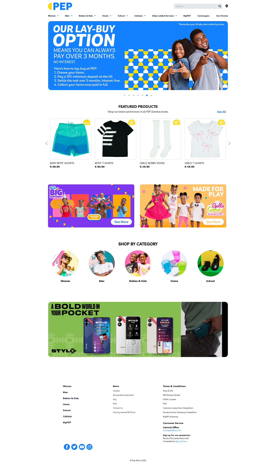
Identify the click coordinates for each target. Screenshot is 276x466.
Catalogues (203, 16)
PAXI (165, 404)
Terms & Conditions (174, 386)
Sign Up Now (181, 441)
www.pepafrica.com (172, 430)
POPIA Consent (169, 399)
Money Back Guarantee (123, 395)
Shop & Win (168, 391)
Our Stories (222, 16)
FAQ (115, 399)
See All (221, 111)
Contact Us (118, 408)
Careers (116, 391)
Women (52, 16)
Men (67, 16)
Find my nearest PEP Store (124, 412)
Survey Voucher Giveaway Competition (180, 412)
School (121, 16)
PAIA (115, 404)
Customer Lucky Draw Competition (178, 408)
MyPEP (187, 16)
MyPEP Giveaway (170, 416)
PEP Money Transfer (171, 395)
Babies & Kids (86, 16)
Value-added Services (163, 16)
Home (105, 16)
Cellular (138, 16)
